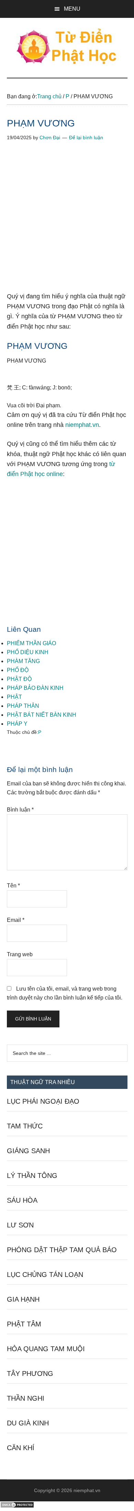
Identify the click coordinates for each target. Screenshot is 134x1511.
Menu (72, 9)
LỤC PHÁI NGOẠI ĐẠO (43, 1101)
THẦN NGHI (25, 1398)
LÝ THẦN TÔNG (32, 1175)
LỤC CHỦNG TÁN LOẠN (45, 1274)
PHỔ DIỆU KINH (27, 652)
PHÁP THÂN (23, 706)
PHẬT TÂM (24, 1324)
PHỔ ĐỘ (18, 670)
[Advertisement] (67, 222)
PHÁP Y (17, 724)
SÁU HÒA (22, 1200)
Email (15, 920)
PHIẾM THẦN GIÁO (31, 643)
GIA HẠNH (23, 1299)
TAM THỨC (25, 1126)
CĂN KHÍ (20, 1448)
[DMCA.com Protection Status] (17, 1506)
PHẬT (14, 697)
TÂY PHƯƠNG (30, 1373)
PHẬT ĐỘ (19, 679)
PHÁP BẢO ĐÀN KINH (35, 688)
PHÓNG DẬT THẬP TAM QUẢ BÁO (62, 1250)
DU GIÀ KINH (28, 1423)
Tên (13, 886)
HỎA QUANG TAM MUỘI (46, 1349)
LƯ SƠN (20, 1225)
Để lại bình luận (86, 137)
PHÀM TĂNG (23, 661)
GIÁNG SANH (28, 1151)
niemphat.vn (82, 424)
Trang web (20, 954)
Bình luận (20, 810)
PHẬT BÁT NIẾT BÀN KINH (41, 715)
